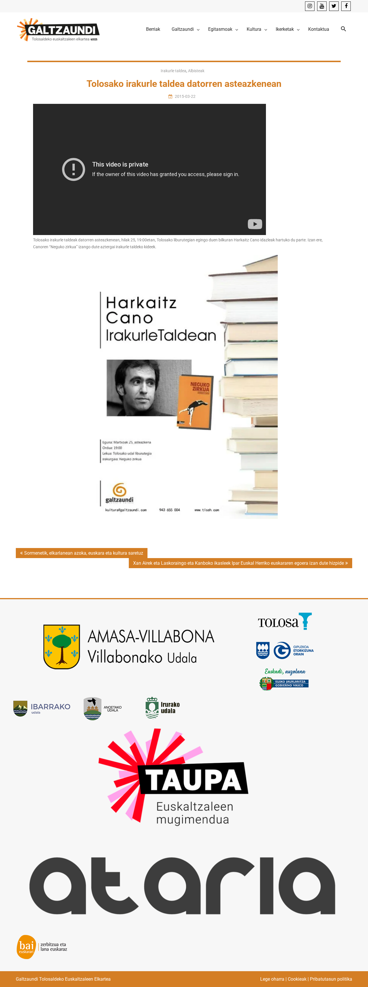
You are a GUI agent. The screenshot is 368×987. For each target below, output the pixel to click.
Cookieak (297, 979)
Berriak (153, 29)
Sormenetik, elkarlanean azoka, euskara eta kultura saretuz (83, 553)
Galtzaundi (183, 29)
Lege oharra (272, 979)
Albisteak (196, 70)
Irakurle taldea (173, 70)
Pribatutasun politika (331, 979)
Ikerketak (285, 29)
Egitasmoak (220, 29)
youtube (322, 6)
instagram (310, 6)
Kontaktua (318, 29)
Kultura (254, 29)
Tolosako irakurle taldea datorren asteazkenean (184, 83)
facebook (346, 6)
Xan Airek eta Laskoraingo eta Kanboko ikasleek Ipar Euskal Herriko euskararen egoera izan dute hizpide (238, 563)
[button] (343, 29)
